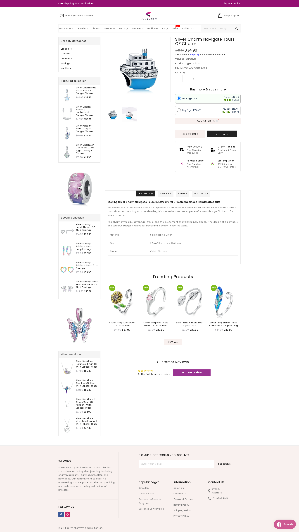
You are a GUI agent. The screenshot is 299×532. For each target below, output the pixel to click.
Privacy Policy (181, 516)
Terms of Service (183, 499)
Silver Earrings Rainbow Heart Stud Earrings (87, 265)
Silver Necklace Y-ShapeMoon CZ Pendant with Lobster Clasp (86, 403)
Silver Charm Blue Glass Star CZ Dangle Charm (86, 90)
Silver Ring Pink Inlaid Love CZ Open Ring (155, 324)
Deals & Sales (146, 493)
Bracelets (66, 48)
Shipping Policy (182, 510)
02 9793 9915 (220, 498)
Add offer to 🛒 (208, 120)
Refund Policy (181, 504)
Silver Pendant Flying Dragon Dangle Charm (84, 128)
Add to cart (190, 134)
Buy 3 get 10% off (191, 110)
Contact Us (180, 493)
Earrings (65, 63)
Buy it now (222, 134)
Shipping (195, 54)
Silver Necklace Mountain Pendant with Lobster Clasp (87, 421)
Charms (65, 53)
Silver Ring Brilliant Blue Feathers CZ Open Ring (223, 324)
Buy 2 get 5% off (192, 98)
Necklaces (67, 68)
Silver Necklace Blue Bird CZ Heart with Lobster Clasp (87, 383)
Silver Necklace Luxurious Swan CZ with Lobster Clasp (87, 364)
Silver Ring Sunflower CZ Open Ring (122, 324)
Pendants (66, 58)
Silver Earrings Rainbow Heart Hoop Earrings (84, 246)
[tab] (79, 48)
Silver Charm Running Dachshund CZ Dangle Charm (84, 111)
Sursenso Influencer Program (150, 501)
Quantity (180, 72)
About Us (178, 488)
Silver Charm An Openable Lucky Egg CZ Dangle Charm (85, 149)
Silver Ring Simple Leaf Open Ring (190, 324)
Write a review (192, 372)
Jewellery (144, 488)
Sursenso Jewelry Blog (151, 508)
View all (173, 341)
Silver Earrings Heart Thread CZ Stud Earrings (85, 227)
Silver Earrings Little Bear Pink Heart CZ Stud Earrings (87, 284)
